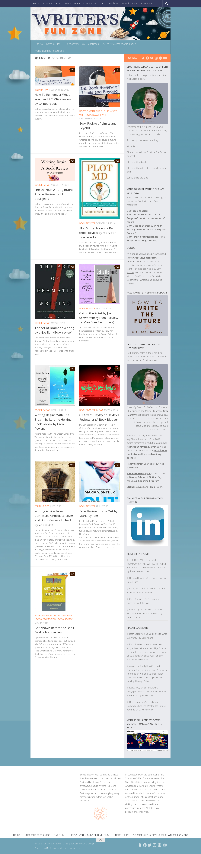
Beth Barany (135, 633)
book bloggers (88, 410)
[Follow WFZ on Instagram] (156, 58)
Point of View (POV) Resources (82, 43)
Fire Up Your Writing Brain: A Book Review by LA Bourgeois (54, 194)
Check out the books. (137, 161)
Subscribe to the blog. (137, 177)
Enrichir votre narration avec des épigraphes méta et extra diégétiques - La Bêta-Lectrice (146, 648)
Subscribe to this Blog (37, 834)
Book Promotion (46, 619)
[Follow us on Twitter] (151, 58)
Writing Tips (42, 506)
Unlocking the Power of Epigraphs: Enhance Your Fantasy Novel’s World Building (147, 655)
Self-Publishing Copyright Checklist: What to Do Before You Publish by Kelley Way (146, 691)
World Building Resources (49, 50)
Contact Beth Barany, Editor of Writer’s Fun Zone (160, 834)
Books (112, 3)
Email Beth (156, 486)
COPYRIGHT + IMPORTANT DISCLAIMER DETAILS (81, 834)
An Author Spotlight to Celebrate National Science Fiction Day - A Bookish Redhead (147, 669)
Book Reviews (42, 184)
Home (35, 3)
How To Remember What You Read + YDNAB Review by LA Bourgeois (53, 99)
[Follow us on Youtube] (164, 58)
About (46, 3)
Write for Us (128, 3)
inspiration (42, 89)
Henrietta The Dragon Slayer (141, 446)
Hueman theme (75, 848)
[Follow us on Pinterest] (160, 58)
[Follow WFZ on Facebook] (147, 58)
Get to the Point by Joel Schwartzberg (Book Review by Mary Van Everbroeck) (98, 317)
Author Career (43, 615)
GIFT (102, 3)
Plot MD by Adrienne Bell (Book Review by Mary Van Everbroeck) (97, 232)
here (139, 75)
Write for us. (133, 146)
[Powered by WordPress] (47, 848)
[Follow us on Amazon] (143, 58)
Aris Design (88, 843)
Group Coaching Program (145, 480)
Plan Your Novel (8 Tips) (47, 43)
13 (73, 465)
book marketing (63, 615)
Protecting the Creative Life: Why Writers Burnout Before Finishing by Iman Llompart (144, 613)
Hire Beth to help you (139, 473)
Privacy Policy (121, 834)
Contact (145, 3)
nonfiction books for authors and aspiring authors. (147, 454)
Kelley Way (134, 687)
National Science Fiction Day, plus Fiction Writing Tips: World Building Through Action (145, 677)
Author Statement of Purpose (119, 43)
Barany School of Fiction (143, 477)
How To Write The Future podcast (75, 3)
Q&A (101, 410)
